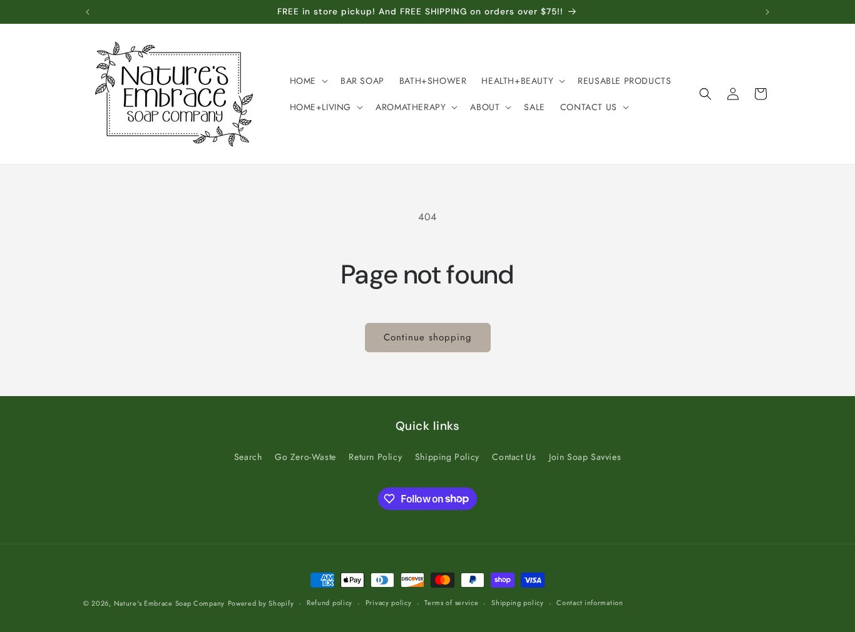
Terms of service (451, 603)
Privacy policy (389, 603)
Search (248, 457)
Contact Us (514, 457)
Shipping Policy (447, 457)
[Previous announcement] (87, 12)
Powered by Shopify (261, 603)
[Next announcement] (767, 12)
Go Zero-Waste (305, 457)
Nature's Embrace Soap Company (169, 603)
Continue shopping (428, 337)
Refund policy (329, 603)
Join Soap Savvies (585, 457)
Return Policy (375, 457)
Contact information (589, 603)
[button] (307, 81)
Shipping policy (517, 603)
